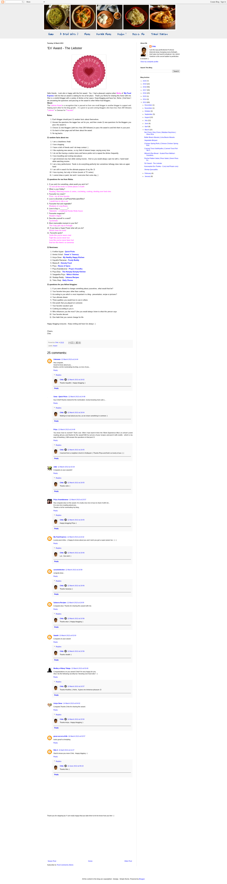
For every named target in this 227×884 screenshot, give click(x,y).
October (148, 111)
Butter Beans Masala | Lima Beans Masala (159, 137)
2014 (145, 99)
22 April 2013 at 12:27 (66, 750)
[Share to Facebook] (77, 342)
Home (51, 34)
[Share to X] (74, 342)
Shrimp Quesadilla (151, 169)
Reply (55, 370)
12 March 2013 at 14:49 (66, 429)
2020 (145, 81)
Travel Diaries (159, 34)
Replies (58, 375)
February (148, 173)
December (149, 105)
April (146, 126)
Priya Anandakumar (60, 500)
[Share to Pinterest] (79, 342)
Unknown (56, 359)
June (147, 123)
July (146, 120)
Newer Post (52, 861)
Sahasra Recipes (59, 603)
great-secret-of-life (60, 736)
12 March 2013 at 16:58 (73, 570)
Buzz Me (138, 34)
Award (55, 345)
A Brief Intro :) (69, 34)
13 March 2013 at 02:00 (67, 635)
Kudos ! (121, 34)
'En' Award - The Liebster (153, 163)
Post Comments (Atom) (65, 865)
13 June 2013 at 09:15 (76, 766)
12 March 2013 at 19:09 (75, 603)
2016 (145, 93)
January (148, 176)
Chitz (62, 380)
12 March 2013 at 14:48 (76, 397)
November (149, 108)
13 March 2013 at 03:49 (79, 668)
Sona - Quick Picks (60, 397)
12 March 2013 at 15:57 (77, 500)
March (147, 130)
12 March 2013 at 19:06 (76, 553)
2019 (145, 84)
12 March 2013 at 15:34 (66, 467)
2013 (145, 102)
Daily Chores (68, 280)
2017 (145, 90)
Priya (55, 429)
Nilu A (55, 750)
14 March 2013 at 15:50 (76, 719)
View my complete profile (149, 62)
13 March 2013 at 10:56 (76, 618)
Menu (87, 34)
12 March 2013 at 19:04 (76, 412)
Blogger (142, 879)
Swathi (55, 635)
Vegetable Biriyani (150, 140)
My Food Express (59, 537)
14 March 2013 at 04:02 (71, 703)
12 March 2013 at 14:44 (69, 359)
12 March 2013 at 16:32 (75, 537)
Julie (55, 467)
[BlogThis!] (72, 342)
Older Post (128, 861)
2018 (145, 87)
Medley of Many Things (62, 668)
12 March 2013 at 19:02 (76, 380)
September (149, 114)
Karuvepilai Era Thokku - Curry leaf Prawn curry (161, 166)
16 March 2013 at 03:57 (76, 736)
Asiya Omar (57, 703)
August (147, 117)
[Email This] (69, 342)
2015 (145, 96)
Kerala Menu (103, 34)
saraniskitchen (59, 570)
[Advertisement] (90, 838)
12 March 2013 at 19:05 (76, 450)
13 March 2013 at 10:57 (76, 686)
